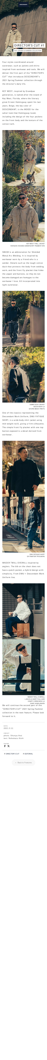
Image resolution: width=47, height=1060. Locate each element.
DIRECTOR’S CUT (12, 754)
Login (37, 4)
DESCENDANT (23, 4)
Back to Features (24, 763)
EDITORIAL (29, 754)
